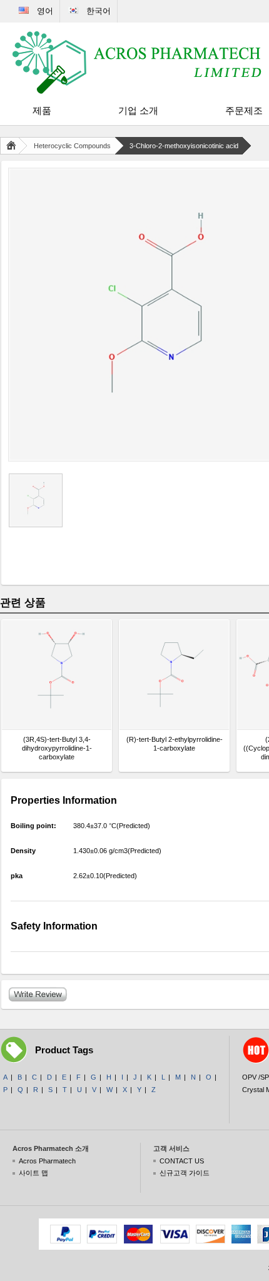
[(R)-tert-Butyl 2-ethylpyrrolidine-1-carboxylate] (174, 674)
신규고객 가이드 (185, 1173)
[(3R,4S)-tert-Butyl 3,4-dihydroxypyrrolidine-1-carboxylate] (56, 674)
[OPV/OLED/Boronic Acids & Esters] (138, 62)
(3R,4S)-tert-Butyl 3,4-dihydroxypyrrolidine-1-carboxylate (57, 748)
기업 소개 (138, 110)
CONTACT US (182, 1161)
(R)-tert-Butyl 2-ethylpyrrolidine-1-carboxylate (174, 744)
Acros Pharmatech (47, 1161)
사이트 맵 (33, 1173)
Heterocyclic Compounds (72, 145)
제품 (42, 110)
